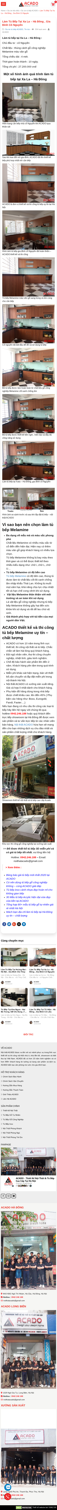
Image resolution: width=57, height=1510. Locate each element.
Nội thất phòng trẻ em (13, 1137)
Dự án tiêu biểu (13, 11)
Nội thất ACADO (23, 724)
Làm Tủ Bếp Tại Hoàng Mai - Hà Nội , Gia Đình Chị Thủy (14, 970)
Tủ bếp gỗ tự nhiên (11, 1115)
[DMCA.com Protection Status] (24, 1507)
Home (3, 11)
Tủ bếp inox (8, 1124)
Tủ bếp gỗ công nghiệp (13, 1119)
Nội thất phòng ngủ (11, 1133)
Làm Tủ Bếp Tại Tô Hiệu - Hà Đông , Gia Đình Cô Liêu (42, 1010)
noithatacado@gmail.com (14, 1301)
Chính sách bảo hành (12, 1077)
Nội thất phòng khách (12, 1128)
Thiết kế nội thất (10, 1110)
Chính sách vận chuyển (13, 1081)
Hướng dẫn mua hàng (12, 1085)
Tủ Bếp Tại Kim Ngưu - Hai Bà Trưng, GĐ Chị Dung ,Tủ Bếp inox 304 (13, 1010)
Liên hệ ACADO (9, 1099)
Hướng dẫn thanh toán (13, 1090)
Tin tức (27, 29)
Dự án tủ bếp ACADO (29, 11)
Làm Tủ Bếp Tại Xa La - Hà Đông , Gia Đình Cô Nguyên (42, 970)
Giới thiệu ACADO (10, 1094)
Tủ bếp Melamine (16, 576)
